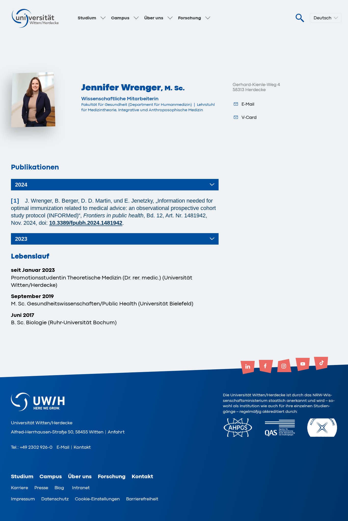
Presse (41, 487)
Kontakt (82, 447)
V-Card (249, 117)
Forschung (189, 17)
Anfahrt (116, 431)
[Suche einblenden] (300, 18)
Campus (120, 17)
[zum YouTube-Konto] (303, 365)
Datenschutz (55, 498)
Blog (59, 487)
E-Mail (248, 104)
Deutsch (322, 17)
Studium (87, 17)
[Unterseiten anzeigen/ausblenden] (103, 18)
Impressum (23, 498)
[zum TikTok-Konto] (321, 364)
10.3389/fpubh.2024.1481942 (85, 223)
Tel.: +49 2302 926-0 (31, 447)
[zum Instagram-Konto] (284, 366)
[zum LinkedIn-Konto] (247, 368)
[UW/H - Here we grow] (35, 18)
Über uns (153, 17)
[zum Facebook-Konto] (266, 367)
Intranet (81, 487)
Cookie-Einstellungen (97, 498)
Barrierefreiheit (142, 498)
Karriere (19, 487)
